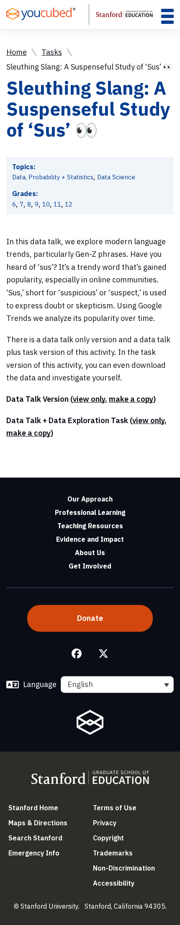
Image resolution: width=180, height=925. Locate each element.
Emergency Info (33, 853)
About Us (90, 552)
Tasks (51, 52)
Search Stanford (35, 838)
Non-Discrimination (124, 868)
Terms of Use (114, 808)
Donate (90, 618)
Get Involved (90, 566)
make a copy (131, 399)
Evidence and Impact (90, 539)
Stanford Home (33, 808)
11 (57, 204)
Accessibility (113, 883)
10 (46, 204)
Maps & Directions (37, 823)
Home (16, 52)
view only (89, 399)
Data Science (116, 177)
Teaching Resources (90, 526)
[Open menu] (167, 16)
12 (68, 204)
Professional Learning (90, 512)
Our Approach (90, 499)
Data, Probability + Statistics (52, 177)
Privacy (104, 823)
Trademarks (113, 853)
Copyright (108, 838)
